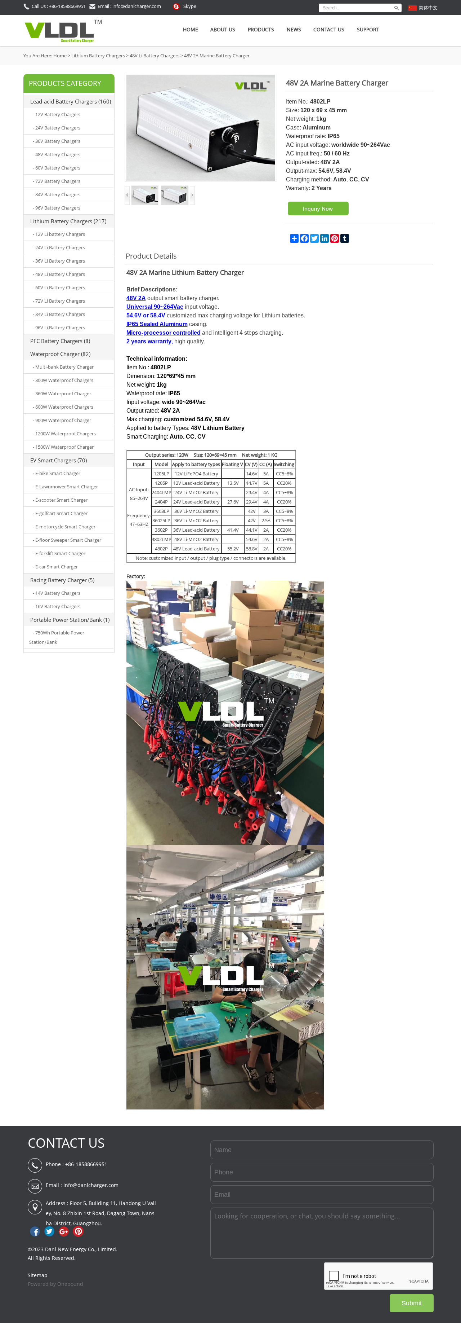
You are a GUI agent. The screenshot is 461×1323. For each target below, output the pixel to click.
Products (261, 29)
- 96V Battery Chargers (56, 208)
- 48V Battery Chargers (56, 154)
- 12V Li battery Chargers (59, 234)
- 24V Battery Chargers (56, 127)
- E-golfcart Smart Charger (60, 513)
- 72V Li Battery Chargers (59, 301)
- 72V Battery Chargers (56, 181)
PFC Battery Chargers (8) (60, 340)
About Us (222, 29)
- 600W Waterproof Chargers (63, 407)
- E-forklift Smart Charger (59, 553)
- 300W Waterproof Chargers (63, 380)
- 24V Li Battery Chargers (59, 247)
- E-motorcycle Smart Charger (64, 526)
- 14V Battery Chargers (56, 593)
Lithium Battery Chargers (98, 55)
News (294, 29)
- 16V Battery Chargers (56, 606)
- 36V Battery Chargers (56, 141)
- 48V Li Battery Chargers (59, 274)
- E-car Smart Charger (55, 566)
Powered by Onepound (55, 1283)
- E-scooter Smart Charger (60, 500)
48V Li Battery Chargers (154, 55)
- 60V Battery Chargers (56, 167)
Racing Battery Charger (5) (62, 580)
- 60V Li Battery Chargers (59, 287)
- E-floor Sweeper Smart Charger (67, 540)
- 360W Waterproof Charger (62, 393)
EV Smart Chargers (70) (58, 460)
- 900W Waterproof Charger (62, 420)
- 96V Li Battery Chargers (59, 327)
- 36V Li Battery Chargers (59, 261)
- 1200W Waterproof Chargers (64, 433)
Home (190, 29)
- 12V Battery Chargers (56, 114)
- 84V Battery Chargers (56, 194)
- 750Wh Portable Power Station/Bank (56, 637)
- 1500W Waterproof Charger (63, 447)
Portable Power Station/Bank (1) (69, 619)
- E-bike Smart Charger (56, 473)
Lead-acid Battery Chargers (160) (70, 101)
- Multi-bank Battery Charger (63, 367)
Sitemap (38, 1275)
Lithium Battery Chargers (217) (68, 221)
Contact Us (328, 29)
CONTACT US (66, 1143)
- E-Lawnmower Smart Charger (65, 486)
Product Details (151, 256)
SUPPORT (368, 29)
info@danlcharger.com (90, 1185)
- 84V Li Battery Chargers (59, 314)
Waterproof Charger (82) (60, 353)
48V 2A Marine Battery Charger (217, 55)
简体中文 (428, 7)
